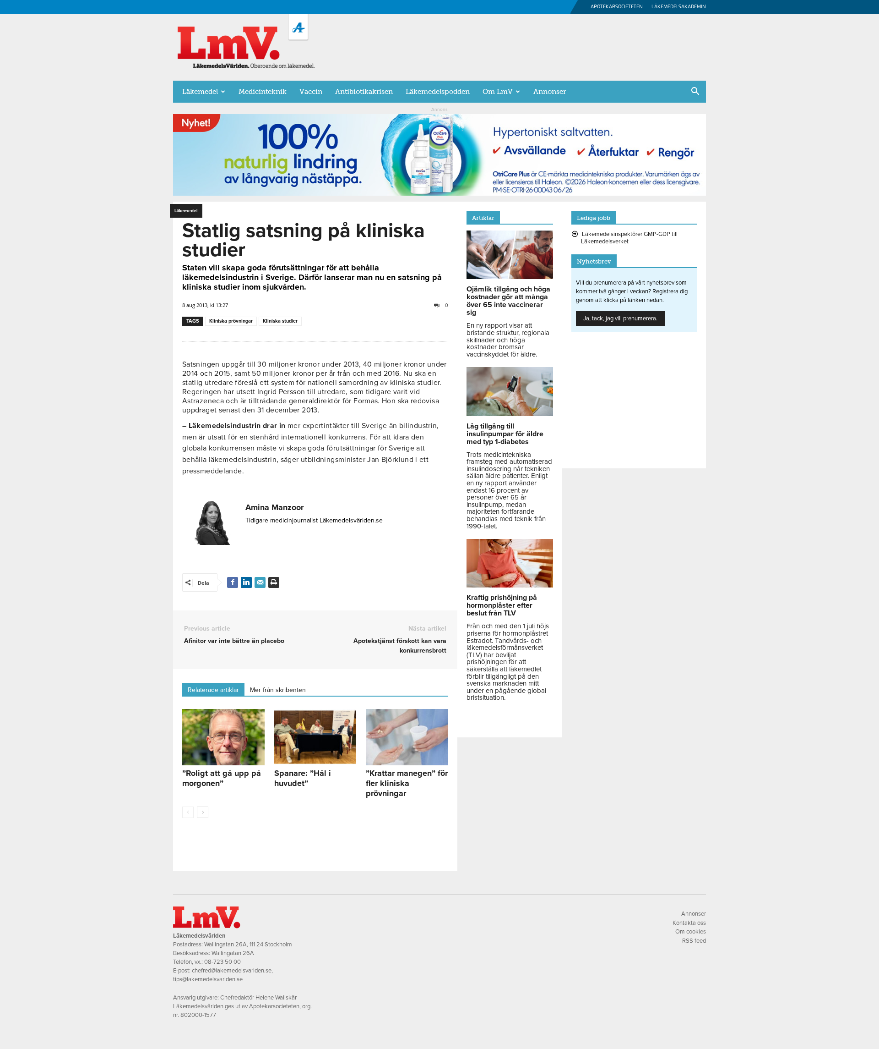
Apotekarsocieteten (617, 6)
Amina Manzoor (274, 507)
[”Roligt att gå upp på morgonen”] (223, 737)
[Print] (273, 582)
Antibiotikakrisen (364, 92)
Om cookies (690, 931)
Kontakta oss (689, 923)
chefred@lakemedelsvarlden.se (231, 970)
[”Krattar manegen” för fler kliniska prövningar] (407, 737)
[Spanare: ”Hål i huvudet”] (315, 737)
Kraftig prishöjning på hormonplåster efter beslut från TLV (502, 605)
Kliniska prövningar (231, 321)
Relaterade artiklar (213, 690)
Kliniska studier (280, 321)
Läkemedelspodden (438, 92)
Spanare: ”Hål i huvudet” (302, 778)
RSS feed (694, 941)
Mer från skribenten (278, 690)
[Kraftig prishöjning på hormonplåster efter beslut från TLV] (510, 585)
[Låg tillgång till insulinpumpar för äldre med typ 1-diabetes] (510, 413)
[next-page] (202, 812)
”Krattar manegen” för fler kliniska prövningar (407, 783)
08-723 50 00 (222, 962)
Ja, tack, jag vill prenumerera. (620, 318)
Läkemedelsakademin (678, 6)
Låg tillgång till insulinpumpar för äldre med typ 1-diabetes (505, 434)
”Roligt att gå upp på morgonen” (221, 778)
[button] (695, 92)
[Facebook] (232, 582)
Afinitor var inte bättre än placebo (234, 641)
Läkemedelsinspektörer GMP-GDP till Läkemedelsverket (629, 238)
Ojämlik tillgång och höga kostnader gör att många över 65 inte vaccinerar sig (508, 301)
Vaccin (310, 92)
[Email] (260, 582)
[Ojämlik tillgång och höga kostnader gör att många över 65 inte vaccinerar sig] (510, 276)
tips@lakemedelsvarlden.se (208, 979)
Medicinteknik (263, 92)
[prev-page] (188, 812)
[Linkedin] (246, 582)
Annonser (549, 92)
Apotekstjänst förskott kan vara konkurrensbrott (399, 645)
